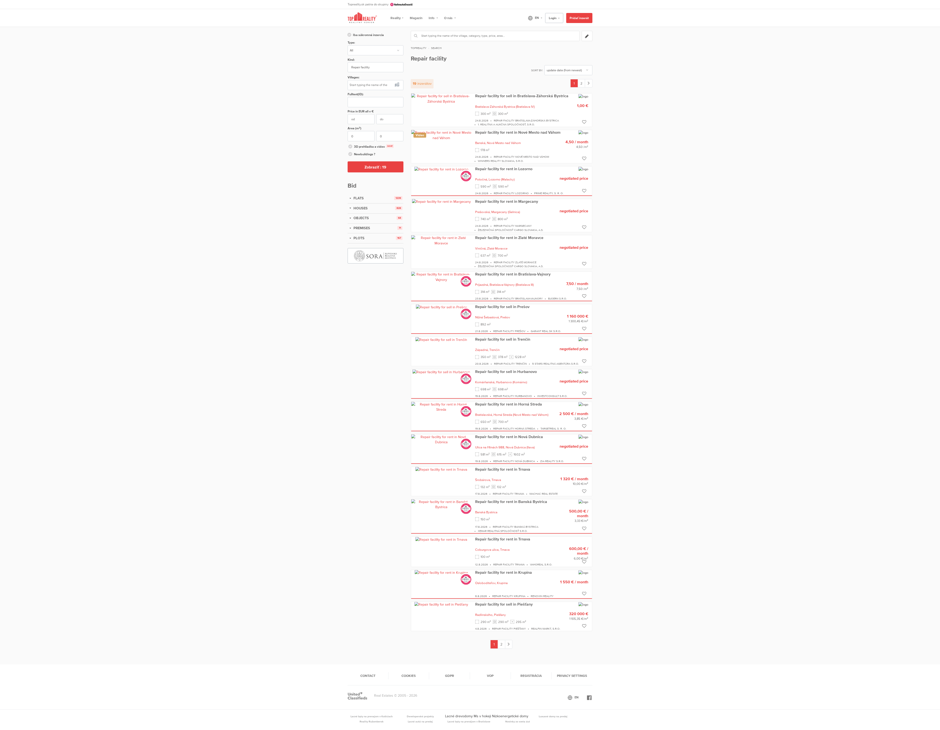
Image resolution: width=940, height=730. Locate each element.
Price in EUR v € (361, 111)
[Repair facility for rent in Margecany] (441, 201)
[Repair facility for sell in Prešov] (441, 307)
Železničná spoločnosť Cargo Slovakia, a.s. (510, 229)
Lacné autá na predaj (420, 721)
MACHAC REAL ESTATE (543, 493)
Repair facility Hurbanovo (512, 396)
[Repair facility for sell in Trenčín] (441, 339)
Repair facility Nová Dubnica (514, 461)
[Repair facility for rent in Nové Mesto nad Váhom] (441, 135)
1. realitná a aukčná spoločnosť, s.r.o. (506, 124)
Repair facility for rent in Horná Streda (508, 404)
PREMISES (361, 228)
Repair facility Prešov (509, 331)
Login (553, 18)
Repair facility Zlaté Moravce (515, 262)
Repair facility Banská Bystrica (515, 526)
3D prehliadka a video (373, 146)
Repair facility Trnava (508, 493)
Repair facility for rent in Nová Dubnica (509, 436)
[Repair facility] (588, 83)
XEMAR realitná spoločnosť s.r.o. (503, 530)
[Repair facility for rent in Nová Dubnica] (441, 439)
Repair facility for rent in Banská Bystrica (511, 501)
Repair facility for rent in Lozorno (503, 169)
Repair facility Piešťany (509, 628)
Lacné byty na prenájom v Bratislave (468, 721)
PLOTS (358, 238)
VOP (490, 676)
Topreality (418, 48)
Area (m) (354, 128)
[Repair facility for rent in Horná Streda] (441, 407)
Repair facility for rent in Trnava (502, 469)
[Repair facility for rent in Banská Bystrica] (441, 504)
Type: (351, 42)
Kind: (351, 59)
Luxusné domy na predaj (553, 716)
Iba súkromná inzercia (368, 35)
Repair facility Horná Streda (514, 428)
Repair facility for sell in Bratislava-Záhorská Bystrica (521, 96)
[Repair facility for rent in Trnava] (441, 469)
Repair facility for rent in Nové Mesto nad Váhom (518, 132)
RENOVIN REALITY (542, 596)
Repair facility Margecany (513, 225)
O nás (448, 18)
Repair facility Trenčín (510, 363)
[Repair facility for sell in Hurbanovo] (441, 372)
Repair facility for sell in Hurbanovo (506, 371)
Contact (368, 676)
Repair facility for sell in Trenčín (502, 339)
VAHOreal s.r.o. (541, 564)
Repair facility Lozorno (511, 193)
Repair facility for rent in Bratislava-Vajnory (513, 274)
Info (432, 18)
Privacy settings (572, 676)
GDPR (449, 676)
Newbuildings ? (364, 154)
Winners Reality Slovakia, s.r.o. (501, 160)
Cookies (408, 676)
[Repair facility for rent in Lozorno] (441, 169)
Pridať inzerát (579, 18)
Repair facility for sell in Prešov (502, 306)
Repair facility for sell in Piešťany (504, 604)
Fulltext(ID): (356, 94)
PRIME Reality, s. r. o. (549, 193)
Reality (395, 18)
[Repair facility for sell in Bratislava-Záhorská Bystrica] (441, 98)
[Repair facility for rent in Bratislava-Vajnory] (441, 277)
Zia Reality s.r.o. (552, 461)
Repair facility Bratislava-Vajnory (518, 298)
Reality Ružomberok (372, 721)
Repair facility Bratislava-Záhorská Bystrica (526, 120)
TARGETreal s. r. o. (553, 428)
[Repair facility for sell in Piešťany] (441, 604)
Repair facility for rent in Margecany (506, 201)
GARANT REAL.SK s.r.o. (546, 331)
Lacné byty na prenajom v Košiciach (372, 716)
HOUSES (360, 208)
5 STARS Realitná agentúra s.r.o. (555, 363)
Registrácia (531, 676)
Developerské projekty (420, 716)
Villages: (353, 77)
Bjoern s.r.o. (557, 298)
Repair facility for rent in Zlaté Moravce (509, 237)
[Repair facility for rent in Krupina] (441, 572)
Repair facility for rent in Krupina (503, 572)
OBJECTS (360, 218)
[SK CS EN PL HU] (533, 18)
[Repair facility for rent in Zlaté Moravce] (441, 240)
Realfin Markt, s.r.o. (545, 628)
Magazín (416, 18)
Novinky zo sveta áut (517, 721)
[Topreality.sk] (362, 18)
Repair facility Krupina (508, 596)
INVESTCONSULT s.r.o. (552, 396)
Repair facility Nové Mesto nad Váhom (521, 156)
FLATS (358, 198)
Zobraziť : (375, 167)
